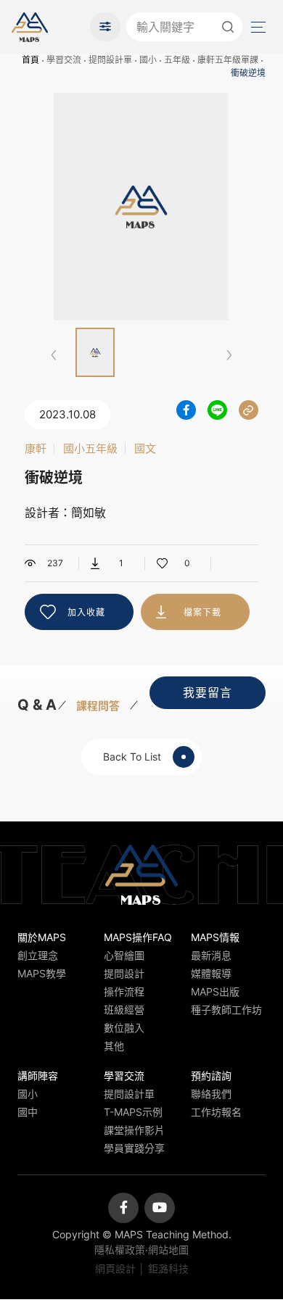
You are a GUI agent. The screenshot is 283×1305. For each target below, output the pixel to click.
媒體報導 (211, 973)
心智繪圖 (124, 955)
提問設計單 (110, 59)
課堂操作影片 (134, 1130)
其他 (114, 1046)
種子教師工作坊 (226, 1009)
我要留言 (207, 692)
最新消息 (211, 955)
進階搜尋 (105, 26)
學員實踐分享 (134, 1148)
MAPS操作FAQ (138, 937)
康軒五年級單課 (227, 59)
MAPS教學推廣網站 (30, 27)
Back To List (132, 756)
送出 (227, 26)
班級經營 (124, 1009)
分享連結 (248, 410)
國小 (148, 59)
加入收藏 (86, 612)
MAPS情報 (215, 937)
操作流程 (124, 991)
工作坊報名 (216, 1112)
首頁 (30, 59)
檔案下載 (202, 612)
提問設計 (124, 973)
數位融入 (124, 1028)
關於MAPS (41, 937)
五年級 (177, 59)
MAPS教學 (41, 973)
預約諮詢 (211, 1075)
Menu (256, 26)
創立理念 (37, 955)
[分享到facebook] (186, 410)
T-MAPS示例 (133, 1112)
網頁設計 (115, 1268)
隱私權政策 (119, 1249)
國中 (27, 1112)
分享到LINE (217, 410)
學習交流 (63, 59)
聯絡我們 (211, 1094)
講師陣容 (37, 1075)
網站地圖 (168, 1249)
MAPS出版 (215, 991)
